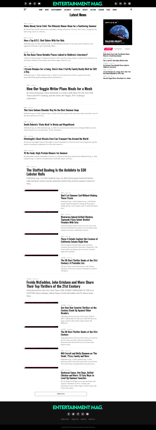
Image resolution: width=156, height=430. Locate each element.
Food (108, 10)
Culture (93, 10)
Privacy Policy (65, 419)
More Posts (61, 394)
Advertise (83, 419)
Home (41, 10)
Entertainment (56, 10)
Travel (114, 10)
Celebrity (67, 10)
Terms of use (75, 419)
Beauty (85, 10)
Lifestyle (77, 10)
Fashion (101, 10)
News (47, 10)
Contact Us (91, 419)
